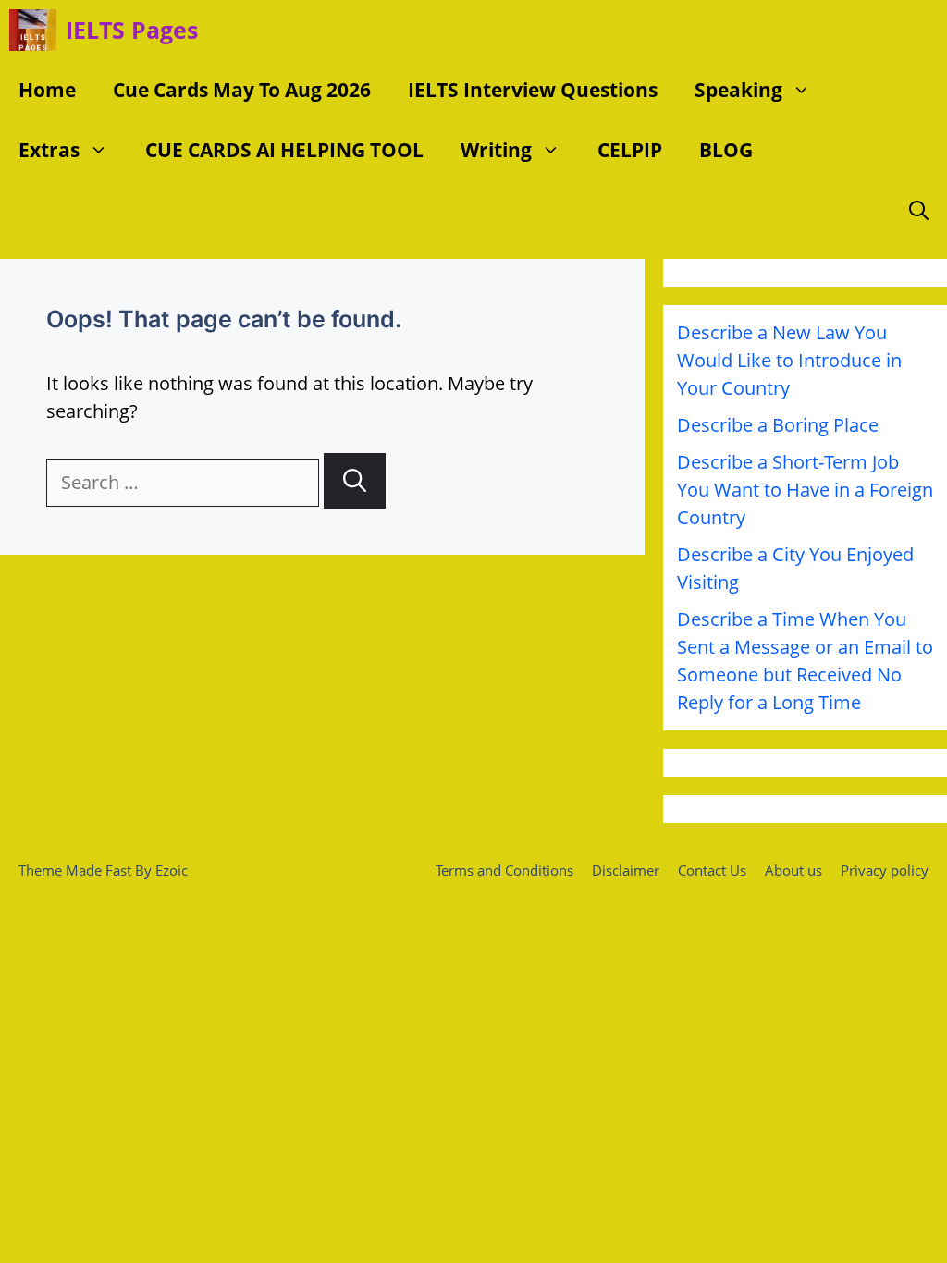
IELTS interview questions (533, 90)
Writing (496, 150)
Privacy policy (885, 870)
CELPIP (629, 150)
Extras (49, 150)
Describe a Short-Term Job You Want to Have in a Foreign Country (805, 489)
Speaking (738, 90)
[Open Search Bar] (919, 210)
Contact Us (712, 870)
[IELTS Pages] (32, 30)
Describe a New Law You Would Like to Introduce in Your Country (789, 360)
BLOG (726, 150)
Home (47, 90)
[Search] (355, 481)
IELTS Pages (132, 29)
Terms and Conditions (504, 870)
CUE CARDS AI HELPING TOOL (284, 150)
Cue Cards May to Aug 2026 (242, 90)
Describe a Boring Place (778, 424)
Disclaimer (625, 870)
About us (793, 870)
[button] (806, 90)
